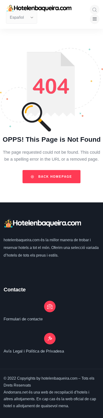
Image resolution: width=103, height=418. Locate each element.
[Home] (42, 223)
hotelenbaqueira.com (22, 240)
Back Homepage (54, 176)
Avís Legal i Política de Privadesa (34, 351)
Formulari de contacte (23, 319)
